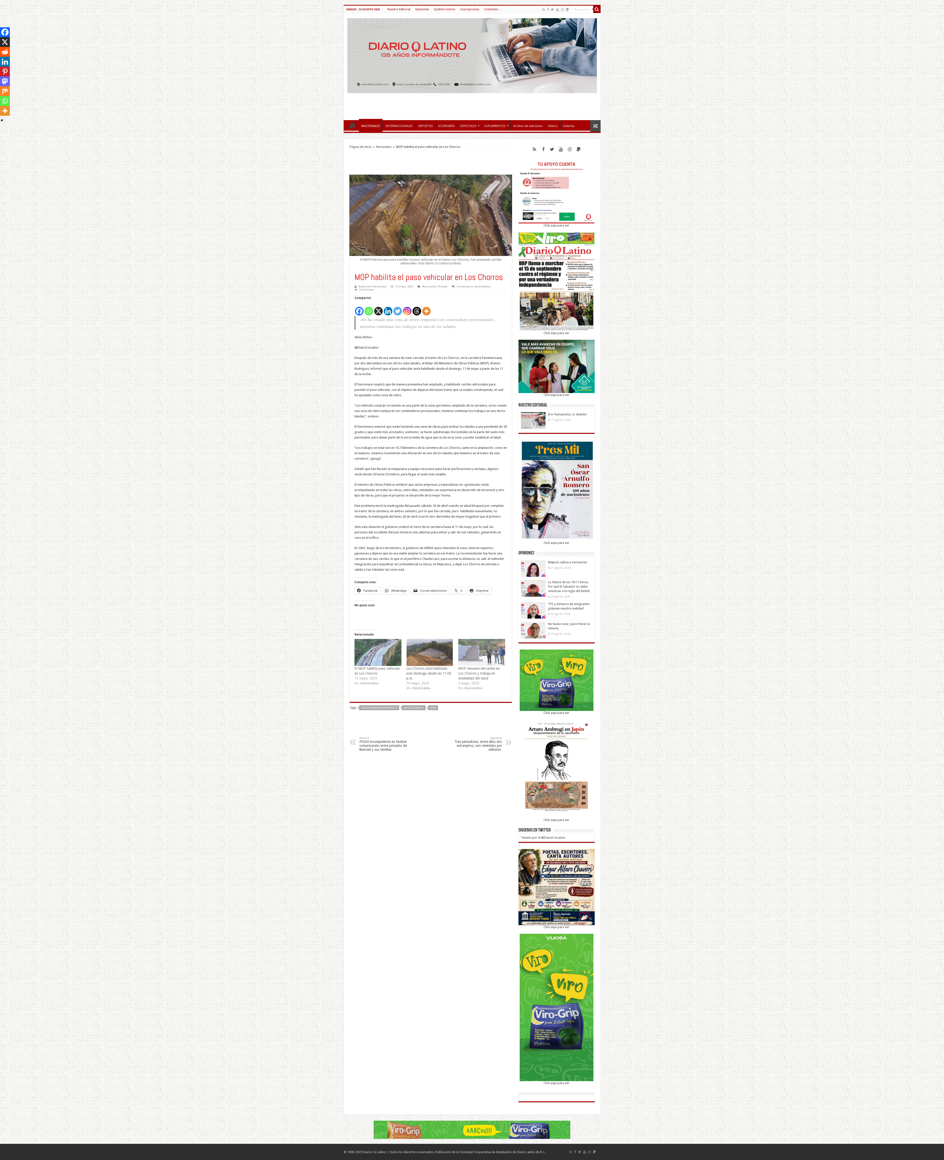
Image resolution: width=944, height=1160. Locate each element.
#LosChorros (414, 707)
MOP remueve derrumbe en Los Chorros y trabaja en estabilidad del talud (479, 673)
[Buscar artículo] (597, 9)
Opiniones (422, 9)
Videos (553, 126)
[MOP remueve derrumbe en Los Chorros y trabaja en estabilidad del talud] (481, 652)
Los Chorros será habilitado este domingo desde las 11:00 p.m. (428, 673)
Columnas (491, 9)
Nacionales (384, 147)
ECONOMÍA (446, 126)
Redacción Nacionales (372, 286)
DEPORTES (425, 126)
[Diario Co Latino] (472, 55)
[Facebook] (547, 10)
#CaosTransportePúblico (379, 707)
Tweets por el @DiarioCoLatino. (543, 837)
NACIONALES (370, 126)
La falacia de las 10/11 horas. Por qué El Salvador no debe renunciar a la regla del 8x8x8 (569, 586)
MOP (433, 707)
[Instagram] (407, 308)
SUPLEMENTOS (494, 126)
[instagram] (562, 10)
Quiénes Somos (444, 9)
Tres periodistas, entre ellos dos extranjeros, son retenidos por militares (478, 743)
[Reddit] (5, 52)
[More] (426, 308)
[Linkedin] (388, 308)
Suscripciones (469, 9)
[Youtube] (558, 10)
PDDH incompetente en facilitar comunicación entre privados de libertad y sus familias (383, 743)
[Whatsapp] (369, 308)
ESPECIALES (468, 126)
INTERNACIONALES (399, 126)
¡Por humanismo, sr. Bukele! (567, 414)
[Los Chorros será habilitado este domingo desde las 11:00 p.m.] (429, 652)
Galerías (569, 126)
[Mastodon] (5, 81)
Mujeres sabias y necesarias (567, 562)
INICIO (352, 125)
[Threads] (417, 308)
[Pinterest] (5, 71)
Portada (442, 286)
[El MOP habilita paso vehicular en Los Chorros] (377, 652)
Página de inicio (361, 147)
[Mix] (5, 91)
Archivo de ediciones (528, 126)
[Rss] (544, 10)
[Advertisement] (472, 104)
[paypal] (567, 10)
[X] (378, 308)
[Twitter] (552, 10)
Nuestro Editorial (398, 9)
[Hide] (2, 120)
